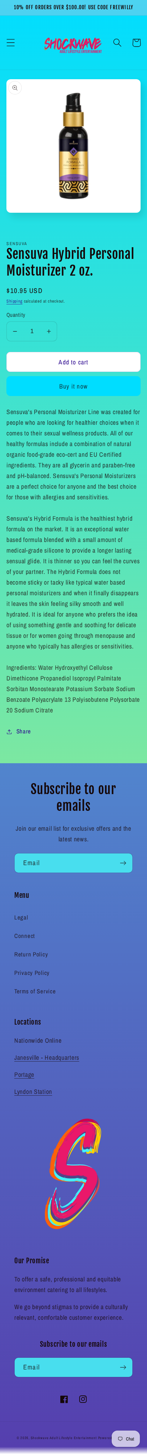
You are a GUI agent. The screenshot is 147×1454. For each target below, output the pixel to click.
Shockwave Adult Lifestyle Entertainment (64, 1438)
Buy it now (73, 386)
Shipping (14, 301)
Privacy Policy (32, 973)
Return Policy (31, 954)
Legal (21, 917)
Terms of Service (35, 991)
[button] (10, 42)
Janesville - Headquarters (46, 1057)
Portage (24, 1074)
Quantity (15, 315)
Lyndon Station (33, 1091)
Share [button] (23, 731)
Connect (24, 936)
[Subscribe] (122, 863)
